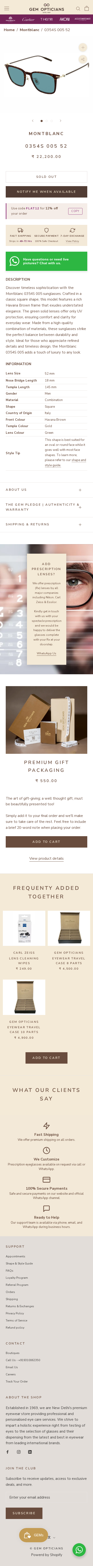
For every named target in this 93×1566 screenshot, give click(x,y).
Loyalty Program (17, 1278)
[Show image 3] (52, 121)
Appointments (15, 1256)
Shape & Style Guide (19, 1263)
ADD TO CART (46, 1058)
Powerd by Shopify (46, 1554)
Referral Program (17, 1285)
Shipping (12, 1299)
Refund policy (15, 1328)
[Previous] (32, 121)
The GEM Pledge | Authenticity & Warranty (43, 507)
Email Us (12, 1367)
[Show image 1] (42, 121)
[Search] (78, 8)
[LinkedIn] (30, 1452)
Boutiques (13, 1353)
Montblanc (30, 30)
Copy (75, 211)
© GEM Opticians (46, 1548)
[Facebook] (7, 1452)
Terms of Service (16, 1320)
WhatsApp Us (46, 653)
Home (9, 30)
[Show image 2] (47, 121)
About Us (16, 490)
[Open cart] (87, 8)
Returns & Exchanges (20, 1306)
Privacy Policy (15, 1313)
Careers (11, 1374)
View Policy (72, 241)
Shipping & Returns (28, 524)
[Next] (60, 121)
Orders (10, 1292)
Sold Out (46, 177)
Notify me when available (46, 192)
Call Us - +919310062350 (23, 1360)
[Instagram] (19, 1452)
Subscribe (24, 1513)
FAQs (9, 1271)
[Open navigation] (6, 8)
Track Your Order (17, 1381)
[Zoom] (83, 47)
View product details (46, 858)
